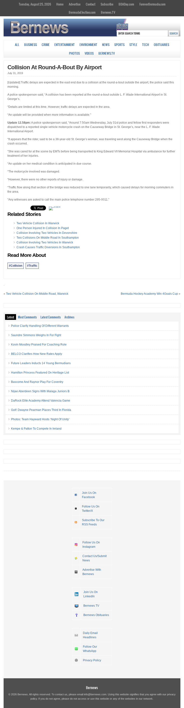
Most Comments (27, 317)
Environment (88, 44)
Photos (74, 53)
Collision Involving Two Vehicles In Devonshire (47, 233)
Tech (145, 44)
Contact (90, 4)
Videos (89, 53)
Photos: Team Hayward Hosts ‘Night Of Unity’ (40, 419)
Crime (46, 44)
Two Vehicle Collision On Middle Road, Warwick (37, 293)
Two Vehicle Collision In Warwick (38, 223)
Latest (10, 317)
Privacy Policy (92, 660)
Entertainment (64, 44)
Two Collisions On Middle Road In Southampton (48, 237)
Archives (69, 317)
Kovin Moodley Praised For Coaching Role (39, 344)
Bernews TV (91, 605)
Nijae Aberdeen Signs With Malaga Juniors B (40, 391)
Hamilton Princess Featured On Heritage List (40, 372)
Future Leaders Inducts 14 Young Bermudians (41, 363)
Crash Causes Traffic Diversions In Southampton (48, 247)
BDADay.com (126, 4)
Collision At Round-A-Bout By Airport (54, 67)
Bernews (92, 687)
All (17, 44)
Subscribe (107, 4)
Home (59, 4)
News (105, 44)
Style (133, 44)
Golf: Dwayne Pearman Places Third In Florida (41, 410)
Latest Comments (50, 317)
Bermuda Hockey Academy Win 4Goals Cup (149, 293)
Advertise (74, 4)
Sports (119, 44)
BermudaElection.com (82, 12)
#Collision (15, 265)
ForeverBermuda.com (152, 4)
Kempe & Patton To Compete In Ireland (36, 428)
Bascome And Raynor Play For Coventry (37, 382)
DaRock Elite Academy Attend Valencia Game (40, 400)
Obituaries (161, 44)
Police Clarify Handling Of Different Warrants (40, 326)
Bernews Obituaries (96, 615)
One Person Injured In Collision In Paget (43, 228)
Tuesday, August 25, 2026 (35, 4)
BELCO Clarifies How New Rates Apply (36, 354)
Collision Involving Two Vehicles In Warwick (45, 242)
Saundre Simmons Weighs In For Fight (36, 335)
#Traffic (32, 265)
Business (30, 44)
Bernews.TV (108, 12)
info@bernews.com (95, 694)
